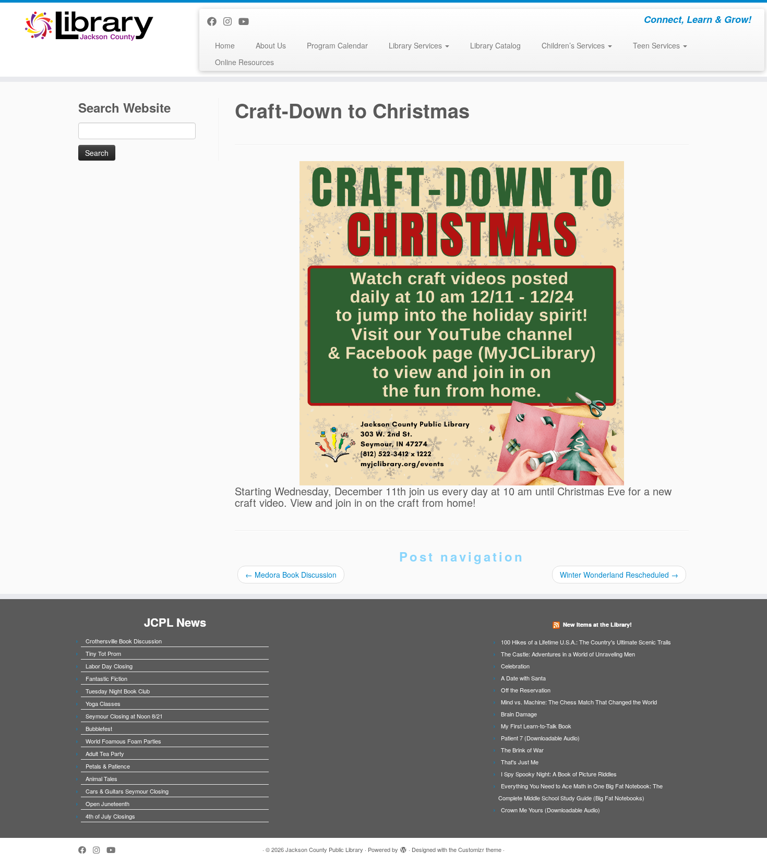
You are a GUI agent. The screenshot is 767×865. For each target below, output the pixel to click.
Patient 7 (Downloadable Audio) (540, 738)
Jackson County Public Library (324, 849)
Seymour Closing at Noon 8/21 (124, 716)
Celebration (515, 666)
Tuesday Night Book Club (118, 691)
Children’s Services (574, 45)
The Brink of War (522, 750)
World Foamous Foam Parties (123, 741)
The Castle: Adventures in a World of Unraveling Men (568, 654)
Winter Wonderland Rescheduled (619, 574)
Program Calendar (337, 45)
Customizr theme (479, 849)
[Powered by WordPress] (403, 847)
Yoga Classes (103, 703)
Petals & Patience (108, 766)
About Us (271, 45)
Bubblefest (99, 728)
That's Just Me (519, 762)
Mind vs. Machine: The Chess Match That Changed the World (579, 702)
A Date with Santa (523, 678)
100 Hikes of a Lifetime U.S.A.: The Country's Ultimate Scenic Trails (586, 642)
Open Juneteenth (107, 803)
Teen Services (657, 45)
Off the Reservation (525, 690)
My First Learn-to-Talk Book (536, 726)
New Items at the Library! (597, 624)
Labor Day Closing (109, 666)
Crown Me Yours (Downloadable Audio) (550, 810)
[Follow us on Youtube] (247, 21)
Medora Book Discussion (291, 574)
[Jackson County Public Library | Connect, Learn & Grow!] (88, 25)
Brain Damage (519, 714)
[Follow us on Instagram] (230, 21)
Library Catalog (495, 45)
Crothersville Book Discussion (124, 641)
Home (225, 45)
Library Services (416, 45)
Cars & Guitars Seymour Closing (127, 791)
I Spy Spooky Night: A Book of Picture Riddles (559, 774)
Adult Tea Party (105, 753)
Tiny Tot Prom (103, 653)
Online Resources (244, 62)
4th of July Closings (110, 816)
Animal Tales (101, 778)
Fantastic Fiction (106, 678)
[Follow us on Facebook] (215, 21)
